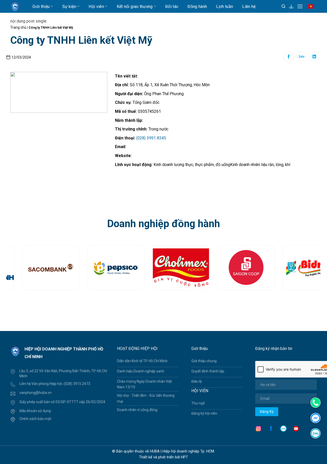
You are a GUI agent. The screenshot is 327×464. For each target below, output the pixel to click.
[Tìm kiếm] (283, 6)
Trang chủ (18, 27)
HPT (184, 457)
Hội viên (96, 6)
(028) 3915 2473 (77, 384)
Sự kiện (69, 6)
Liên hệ (248, 6)
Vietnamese (312, 8)
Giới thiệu (41, 6)
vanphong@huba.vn (35, 393)
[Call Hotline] (315, 402)
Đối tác (171, 6)
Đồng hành (197, 6)
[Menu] (300, 6)
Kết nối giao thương (135, 6)
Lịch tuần (224, 6)
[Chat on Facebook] (315, 417)
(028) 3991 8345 (151, 138)
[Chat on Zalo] (315, 432)
